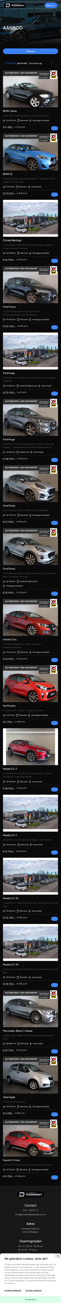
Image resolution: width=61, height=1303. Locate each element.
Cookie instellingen (12, 1290)
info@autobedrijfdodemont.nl (30, 1214)
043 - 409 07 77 (30, 1210)
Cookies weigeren (33, 1290)
